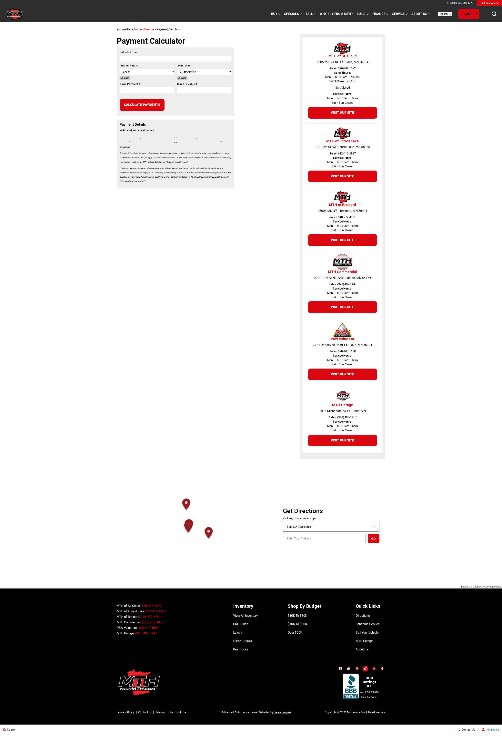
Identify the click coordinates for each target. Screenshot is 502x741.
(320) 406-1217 (146, 633)
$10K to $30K (297, 616)
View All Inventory (245, 616)
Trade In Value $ (187, 84)
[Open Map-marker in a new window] (382, 668)
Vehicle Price (128, 52)
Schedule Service (368, 624)
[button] (494, 14)
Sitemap (161, 712)
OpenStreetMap (492, 586)
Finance (378, 14)
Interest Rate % (129, 65)
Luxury (237, 632)
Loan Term (183, 65)
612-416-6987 (156, 611)
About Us (419, 14)
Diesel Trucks (242, 641)
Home (138, 29)
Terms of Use (178, 712)
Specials (291, 14)
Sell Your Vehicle (367, 632)
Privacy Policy (126, 712)
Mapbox (477, 586)
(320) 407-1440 (153, 622)
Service (398, 14)
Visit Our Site (342, 112)
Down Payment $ (130, 84)
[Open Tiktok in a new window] (365, 669)
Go (373, 539)
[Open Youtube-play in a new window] (349, 668)
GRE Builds (240, 624)
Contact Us (145, 712)
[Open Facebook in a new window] (340, 668)
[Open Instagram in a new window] (357, 668)
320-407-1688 (148, 628)
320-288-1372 (465, 2)
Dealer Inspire (282, 712)
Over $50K (295, 632)
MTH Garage (364, 641)
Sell (309, 14)
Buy (274, 14)
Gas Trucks (240, 649)
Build (361, 14)
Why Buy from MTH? (336, 14)
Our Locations (488, 3)
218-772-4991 (151, 617)
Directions (363, 616)
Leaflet (464, 586)
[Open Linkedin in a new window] (374, 668)
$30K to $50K (297, 624)
